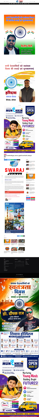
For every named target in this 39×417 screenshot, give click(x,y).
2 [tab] (14, 233)
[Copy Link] (18, 159)
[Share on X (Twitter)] (8, 159)
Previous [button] (4, 38)
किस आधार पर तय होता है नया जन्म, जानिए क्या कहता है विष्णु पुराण (12, 195)
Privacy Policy (27, 263)
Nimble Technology (22, 276)
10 (15, 264)
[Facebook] (2, 177)
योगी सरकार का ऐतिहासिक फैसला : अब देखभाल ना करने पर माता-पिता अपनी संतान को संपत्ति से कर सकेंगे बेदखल (21, 252)
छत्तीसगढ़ (14, 3)
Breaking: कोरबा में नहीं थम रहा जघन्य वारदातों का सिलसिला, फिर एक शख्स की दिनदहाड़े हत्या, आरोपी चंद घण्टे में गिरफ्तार (32, 165)
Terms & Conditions (27, 264)
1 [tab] (17, 62)
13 (19, 264)
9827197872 (5, 268)
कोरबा (11, 3)
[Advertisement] (19, 9)
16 (23, 264)
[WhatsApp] (2, 180)
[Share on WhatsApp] (12, 159)
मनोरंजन (28, 3)
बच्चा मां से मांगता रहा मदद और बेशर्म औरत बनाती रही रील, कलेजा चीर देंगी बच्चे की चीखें (32, 162)
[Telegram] (2, 181)
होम (9, 3)
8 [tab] (21, 62)
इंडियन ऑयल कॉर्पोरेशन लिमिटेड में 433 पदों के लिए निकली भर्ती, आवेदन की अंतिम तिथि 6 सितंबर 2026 (7, 252)
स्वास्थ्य (22, 3)
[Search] (30, 1)
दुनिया (18, 3)
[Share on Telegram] (15, 159)
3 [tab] (18, 62)
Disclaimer (26, 262)
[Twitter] (2, 178)
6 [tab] (20, 62)
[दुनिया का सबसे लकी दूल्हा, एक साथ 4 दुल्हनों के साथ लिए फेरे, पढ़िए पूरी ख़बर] (14, 168)
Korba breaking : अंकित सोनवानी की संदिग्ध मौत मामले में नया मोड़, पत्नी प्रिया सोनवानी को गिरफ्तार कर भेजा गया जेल (32, 169)
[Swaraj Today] (19, 1)
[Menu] (4, 1)
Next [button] (34, 38)
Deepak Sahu (7, 158)
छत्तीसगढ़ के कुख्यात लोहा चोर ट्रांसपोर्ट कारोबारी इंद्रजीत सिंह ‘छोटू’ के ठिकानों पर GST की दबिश (14, 244)
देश (16, 3)
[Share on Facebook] (5, 159)
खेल (20, 3)
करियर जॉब (25, 3)
